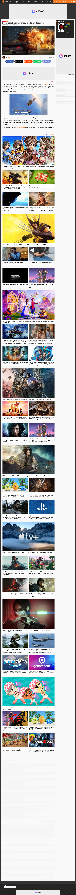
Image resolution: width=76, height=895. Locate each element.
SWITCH (62, 1)
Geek (29, 1)
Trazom (8, 57)
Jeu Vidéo (16, 1)
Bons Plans (49, 1)
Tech (23, 1)
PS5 (56, 1)
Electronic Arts (67, 30)
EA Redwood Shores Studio (68, 34)
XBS (59, 1)
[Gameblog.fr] (6, 1)
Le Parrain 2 (45, 84)
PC (54, 1)
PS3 (67, 24)
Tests (42, 1)
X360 (69, 24)
